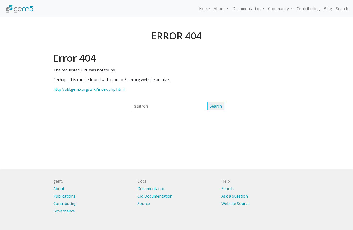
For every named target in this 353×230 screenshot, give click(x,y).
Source (143, 203)
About (58, 188)
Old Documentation (154, 196)
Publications (64, 196)
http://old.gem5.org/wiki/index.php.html (88, 89)
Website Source (235, 203)
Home (204, 8)
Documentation (151, 188)
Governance (64, 211)
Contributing (308, 8)
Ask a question (234, 196)
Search (342, 8)
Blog (328, 8)
